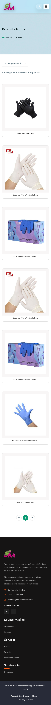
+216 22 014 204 (15, 595)
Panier (7, 646)
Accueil (8, 37)
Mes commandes (11, 658)
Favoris (7, 652)
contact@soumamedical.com (20, 599)
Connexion (8, 672)
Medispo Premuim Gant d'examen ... (25, 441)
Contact (7, 632)
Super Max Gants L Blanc (25, 502)
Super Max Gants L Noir (25, 133)
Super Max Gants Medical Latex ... (25, 195)
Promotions (9, 626)
